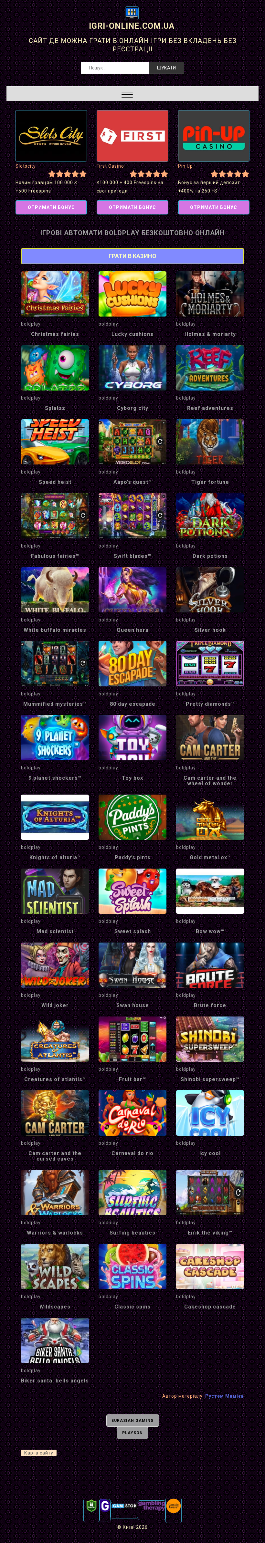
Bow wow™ (210, 931)
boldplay (31, 324)
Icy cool (210, 1153)
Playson (132, 1433)
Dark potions (210, 556)
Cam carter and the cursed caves (54, 1156)
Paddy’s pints (133, 857)
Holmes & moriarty (210, 334)
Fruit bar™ (132, 1079)
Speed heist (55, 482)
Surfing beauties (132, 1233)
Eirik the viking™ (210, 1233)
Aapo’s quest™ (132, 482)
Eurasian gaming (132, 1420)
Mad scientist (55, 931)
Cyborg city (132, 408)
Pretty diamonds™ (210, 704)
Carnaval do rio (132, 1153)
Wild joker (55, 1005)
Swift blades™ (132, 556)
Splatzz (55, 408)
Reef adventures (210, 408)
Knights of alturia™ (55, 857)
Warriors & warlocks (55, 1233)
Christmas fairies (55, 334)
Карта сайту (38, 1452)
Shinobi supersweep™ (210, 1079)
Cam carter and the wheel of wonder (210, 781)
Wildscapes (54, 1307)
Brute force (210, 1005)
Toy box (132, 778)
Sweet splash (132, 931)
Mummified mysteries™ (55, 704)
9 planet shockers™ (54, 778)
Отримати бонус (51, 207)
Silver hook (210, 630)
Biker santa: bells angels (55, 1381)
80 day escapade (132, 704)
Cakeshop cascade (210, 1307)
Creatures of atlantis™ (55, 1079)
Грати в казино (132, 256)
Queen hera (133, 630)
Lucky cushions (132, 334)
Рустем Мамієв (224, 1396)
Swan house (132, 1005)
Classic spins (132, 1307)
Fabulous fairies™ (55, 556)
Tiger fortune (210, 482)
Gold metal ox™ (210, 857)
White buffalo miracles (55, 630)
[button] (127, 95)
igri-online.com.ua (132, 26)
